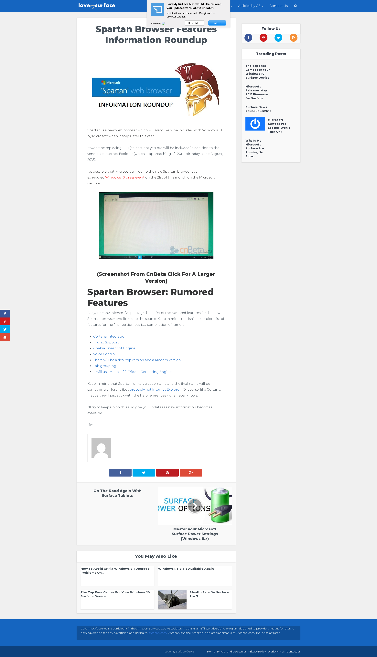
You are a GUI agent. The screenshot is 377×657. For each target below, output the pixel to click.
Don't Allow (194, 23)
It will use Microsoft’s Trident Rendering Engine (132, 372)
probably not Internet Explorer (155, 389)
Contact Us (278, 6)
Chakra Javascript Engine (114, 348)
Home (211, 651)
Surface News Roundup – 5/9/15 (258, 109)
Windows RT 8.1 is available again (186, 569)
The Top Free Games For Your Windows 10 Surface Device (257, 71)
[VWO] (166, 23)
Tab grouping (104, 366)
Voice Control (104, 354)
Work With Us (276, 651)
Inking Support (106, 342)
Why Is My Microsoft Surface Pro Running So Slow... (254, 148)
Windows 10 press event (125, 177)
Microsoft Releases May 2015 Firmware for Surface (256, 92)
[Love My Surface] (97, 5)
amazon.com (157, 633)
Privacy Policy (257, 651)
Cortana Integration (110, 336)
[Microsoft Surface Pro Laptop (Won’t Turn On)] (256, 124)
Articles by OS (249, 6)
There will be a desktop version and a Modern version (137, 360)
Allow (217, 23)
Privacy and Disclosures (231, 651)
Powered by (156, 23)
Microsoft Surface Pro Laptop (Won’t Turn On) (279, 125)
